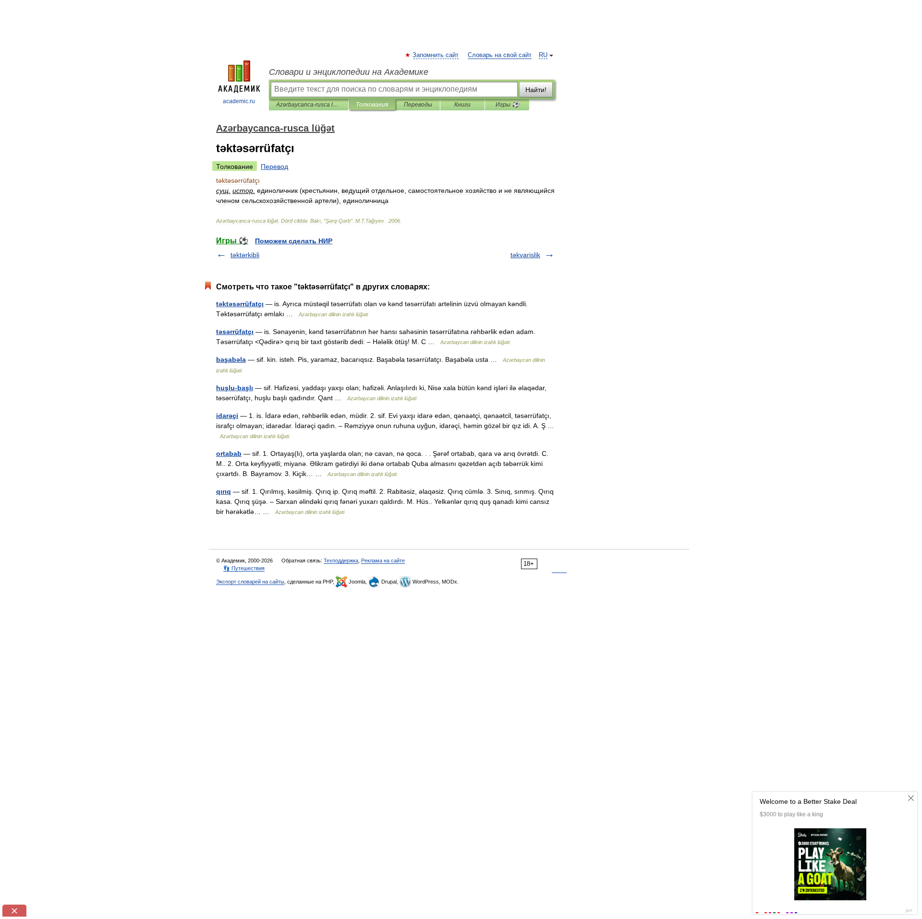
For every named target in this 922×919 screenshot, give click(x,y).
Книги (462, 104)
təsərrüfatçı (235, 331)
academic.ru (239, 101)
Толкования (372, 104)
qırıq (223, 491)
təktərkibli (244, 255)
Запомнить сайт (436, 55)
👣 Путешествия (244, 568)
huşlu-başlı (234, 388)
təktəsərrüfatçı (240, 304)
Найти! (535, 90)
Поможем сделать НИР (293, 241)
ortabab (229, 453)
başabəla (231, 359)
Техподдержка (341, 560)
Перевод (274, 166)
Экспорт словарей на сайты (250, 582)
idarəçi (227, 415)
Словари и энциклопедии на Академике (348, 72)
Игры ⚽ (507, 104)
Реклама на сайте (383, 560)
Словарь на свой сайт (500, 55)
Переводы (418, 104)
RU (543, 55)
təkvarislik (525, 255)
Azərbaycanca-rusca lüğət (308, 104)
